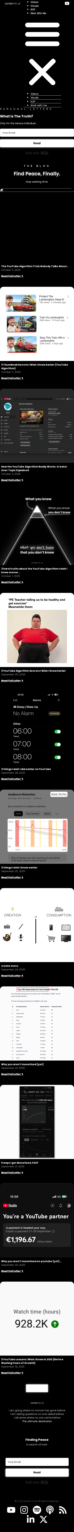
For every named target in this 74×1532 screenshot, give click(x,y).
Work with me (38, 13)
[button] (42, 53)
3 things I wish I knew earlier (19, 867)
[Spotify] (37, 1510)
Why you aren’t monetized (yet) (22, 1064)
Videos (34, 2)
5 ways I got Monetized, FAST (20, 1163)
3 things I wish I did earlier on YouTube (26, 769)
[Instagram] (24, 1510)
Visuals (34, 5)
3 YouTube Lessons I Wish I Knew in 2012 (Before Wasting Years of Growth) (32, 1361)
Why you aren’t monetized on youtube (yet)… (31, 1261)
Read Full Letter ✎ (12, 276)
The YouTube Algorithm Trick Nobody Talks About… (35, 266)
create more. (10, 966)
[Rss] (63, 1510)
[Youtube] (11, 1510)
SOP (32, 9)
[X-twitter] (43, 1519)
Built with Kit (37, 153)
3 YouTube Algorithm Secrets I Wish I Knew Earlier (33, 671)
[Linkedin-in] (30, 1519)
